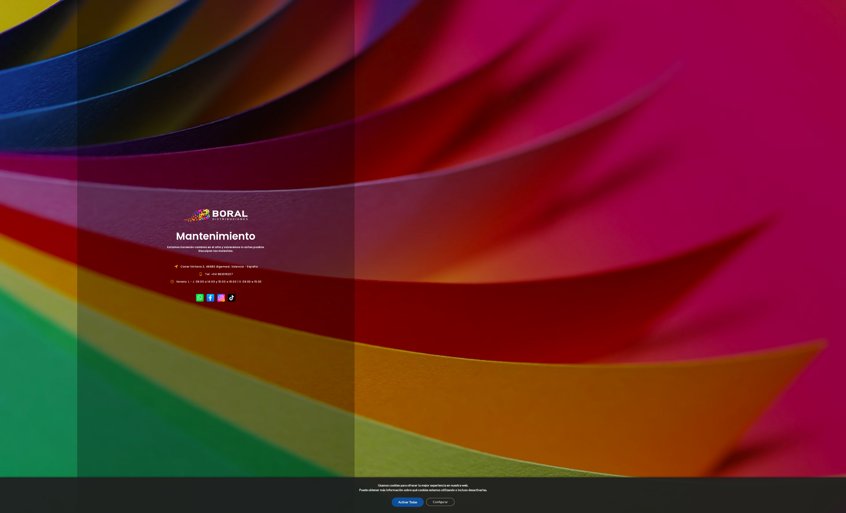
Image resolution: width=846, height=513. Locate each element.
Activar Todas (407, 502)
